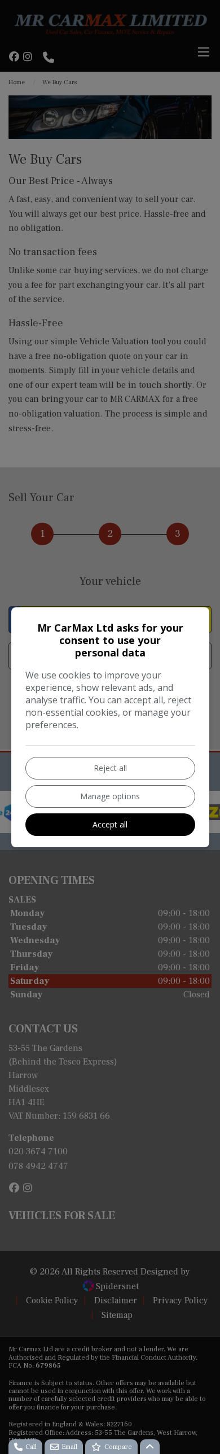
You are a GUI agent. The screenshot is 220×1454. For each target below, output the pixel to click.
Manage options (110, 796)
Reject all (110, 768)
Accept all (110, 824)
